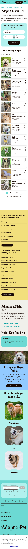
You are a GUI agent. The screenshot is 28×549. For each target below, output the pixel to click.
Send (22, 487)
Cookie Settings (14, 546)
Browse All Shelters (7, 294)
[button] (21, 193)
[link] (8, 54)
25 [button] (17, 193)
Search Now (15, 42)
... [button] (13, 193)
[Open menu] (25, 2)
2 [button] (10, 193)
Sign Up (19, 2)
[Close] (26, 537)
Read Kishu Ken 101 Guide (14, 385)
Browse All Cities (7, 245)
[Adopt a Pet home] (6, 2)
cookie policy (8, 542)
